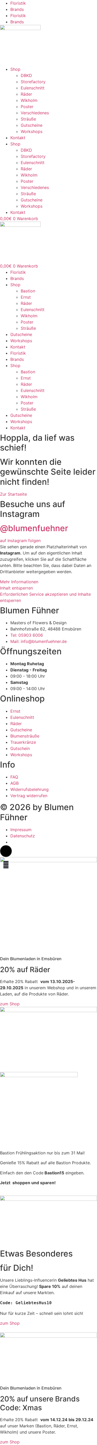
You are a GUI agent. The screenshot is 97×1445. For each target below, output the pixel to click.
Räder (26, 94)
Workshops (31, 131)
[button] (6, 851)
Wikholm (29, 100)
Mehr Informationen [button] (19, 581)
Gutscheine (31, 125)
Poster (27, 106)
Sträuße (28, 119)
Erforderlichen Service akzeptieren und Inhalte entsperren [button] (45, 597)
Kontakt (17, 137)
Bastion (28, 290)
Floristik (18, 3)
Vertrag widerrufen (28, 795)
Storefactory (33, 81)
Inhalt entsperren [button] (16, 588)
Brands (17, 9)
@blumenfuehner (34, 528)
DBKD (26, 75)
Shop (15, 69)
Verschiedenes (35, 112)
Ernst (26, 297)
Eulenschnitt (32, 87)
